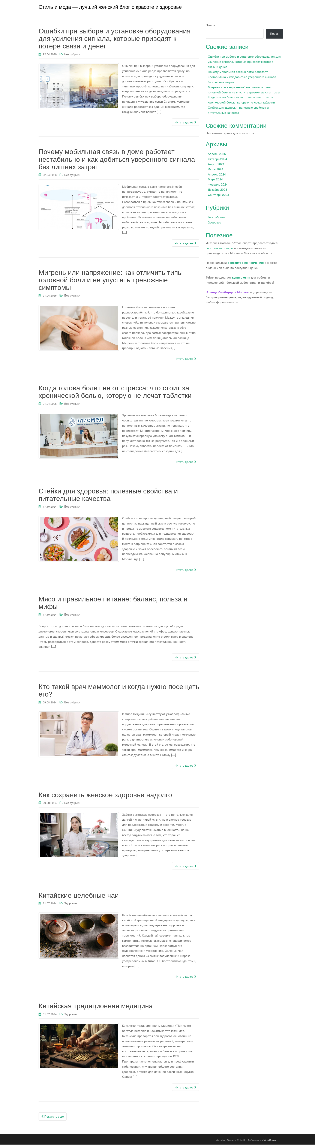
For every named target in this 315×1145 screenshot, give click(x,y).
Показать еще (54, 1116)
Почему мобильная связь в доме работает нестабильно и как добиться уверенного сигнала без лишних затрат (117, 158)
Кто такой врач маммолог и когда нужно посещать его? (119, 689)
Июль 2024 (215, 169)
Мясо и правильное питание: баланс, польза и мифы (113, 602)
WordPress (270, 1140)
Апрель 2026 (217, 153)
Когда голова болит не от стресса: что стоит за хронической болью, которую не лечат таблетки (115, 391)
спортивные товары (219, 248)
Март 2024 (215, 179)
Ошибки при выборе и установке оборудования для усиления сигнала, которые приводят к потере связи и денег (114, 37)
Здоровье (70, 903)
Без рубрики (72, 54)
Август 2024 (216, 164)
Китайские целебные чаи (79, 895)
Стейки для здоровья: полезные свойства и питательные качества (108, 494)
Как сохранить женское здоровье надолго (105, 794)
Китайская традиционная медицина (96, 1005)
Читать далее (184, 122)
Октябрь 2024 (217, 159)
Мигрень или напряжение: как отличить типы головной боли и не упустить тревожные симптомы (111, 279)
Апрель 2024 (217, 174)
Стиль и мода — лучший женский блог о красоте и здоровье (110, 6)
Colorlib (241, 1140)
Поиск (210, 25)
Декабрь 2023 (217, 189)
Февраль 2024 (218, 184)
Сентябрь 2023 (218, 194)
